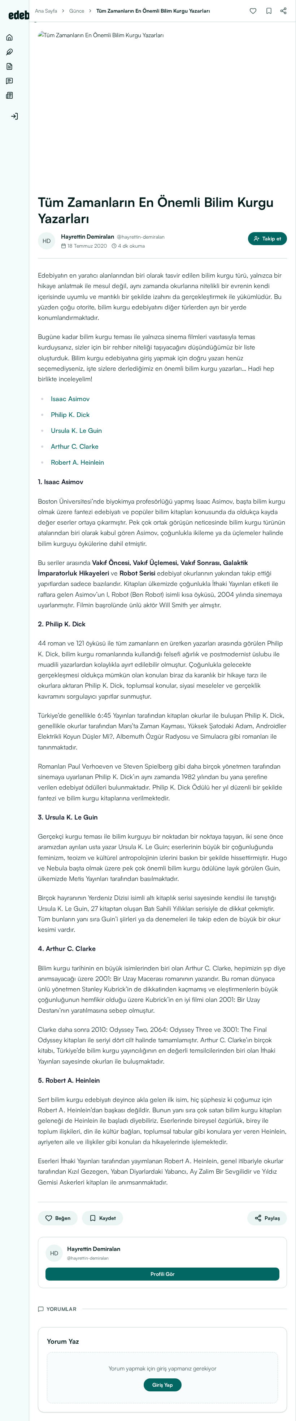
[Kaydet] (268, 10)
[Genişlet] (29, 710)
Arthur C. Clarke (75, 446)
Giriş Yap (162, 1385)
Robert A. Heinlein (77, 462)
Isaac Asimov (70, 399)
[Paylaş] (283, 10)
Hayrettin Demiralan (87, 236)
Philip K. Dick (70, 414)
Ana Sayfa (46, 11)
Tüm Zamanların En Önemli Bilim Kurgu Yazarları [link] (153, 11)
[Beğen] (253, 10)
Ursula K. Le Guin (76, 430)
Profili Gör (163, 1274)
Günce (76, 11)
